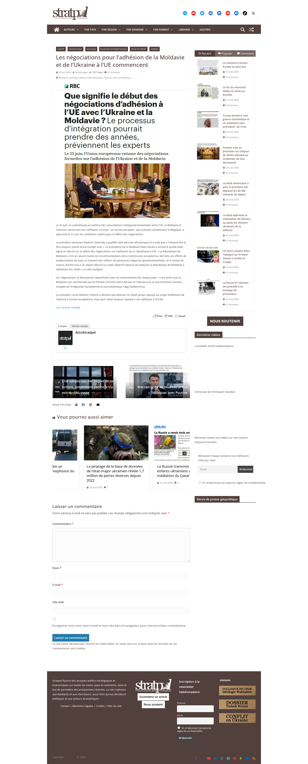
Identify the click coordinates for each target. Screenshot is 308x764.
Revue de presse (138, 49)
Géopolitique (75, 49)
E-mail (57, 585)
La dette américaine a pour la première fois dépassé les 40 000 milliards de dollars (236, 189)
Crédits (100, 706)
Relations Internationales (114, 49)
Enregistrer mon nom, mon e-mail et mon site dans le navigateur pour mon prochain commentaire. (119, 626)
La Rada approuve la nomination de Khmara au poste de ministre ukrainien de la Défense (236, 222)
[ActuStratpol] (65, 333)
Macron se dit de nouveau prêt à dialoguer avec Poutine (158, 390)
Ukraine (154, 49)
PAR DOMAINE (135, 29)
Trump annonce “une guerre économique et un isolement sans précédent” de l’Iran (236, 121)
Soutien (205, 29)
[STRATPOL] (56, 29)
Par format (161, 29)
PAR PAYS (90, 29)
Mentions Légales (82, 706)
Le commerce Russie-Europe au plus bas (235, 64)
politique (73, 77)
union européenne (122, 77)
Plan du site (114, 706)
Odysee (199, 442)
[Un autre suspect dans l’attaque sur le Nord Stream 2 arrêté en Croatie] (208, 255)
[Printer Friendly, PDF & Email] (169, 316)
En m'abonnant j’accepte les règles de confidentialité (233, 482)
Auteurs (69, 29)
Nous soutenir (153, 704)
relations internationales (91, 77)
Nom (56, 568)
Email (180, 715)
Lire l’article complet (68, 307)
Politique (91, 49)
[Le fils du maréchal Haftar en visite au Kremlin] (208, 91)
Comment (247, 53)
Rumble (212, 442)
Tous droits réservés (100, 757)
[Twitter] (65, 348)
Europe (60, 49)
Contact (65, 706)
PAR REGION (109, 29)
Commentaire (62, 524)
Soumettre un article (153, 697)
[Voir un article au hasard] (251, 29)
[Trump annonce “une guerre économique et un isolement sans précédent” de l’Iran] (208, 119)
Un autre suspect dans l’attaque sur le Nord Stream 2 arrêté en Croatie (236, 256)
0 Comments (113, 72)
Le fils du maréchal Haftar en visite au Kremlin (234, 91)
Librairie (184, 29)
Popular (227, 53)
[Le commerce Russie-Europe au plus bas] (208, 67)
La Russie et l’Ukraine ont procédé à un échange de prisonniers (235, 288)
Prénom (181, 703)
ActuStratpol (81, 72)
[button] (77, 29)
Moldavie (63, 77)
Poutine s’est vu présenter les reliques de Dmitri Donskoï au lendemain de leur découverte (236, 155)
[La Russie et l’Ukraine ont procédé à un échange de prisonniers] (208, 287)
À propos (62, 326)
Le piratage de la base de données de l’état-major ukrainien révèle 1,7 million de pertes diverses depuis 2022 (84, 473)
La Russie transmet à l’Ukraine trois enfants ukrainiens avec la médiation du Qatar (155, 471)
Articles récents (80, 326)
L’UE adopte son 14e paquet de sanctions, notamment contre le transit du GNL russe (84, 387)
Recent (206, 53)
